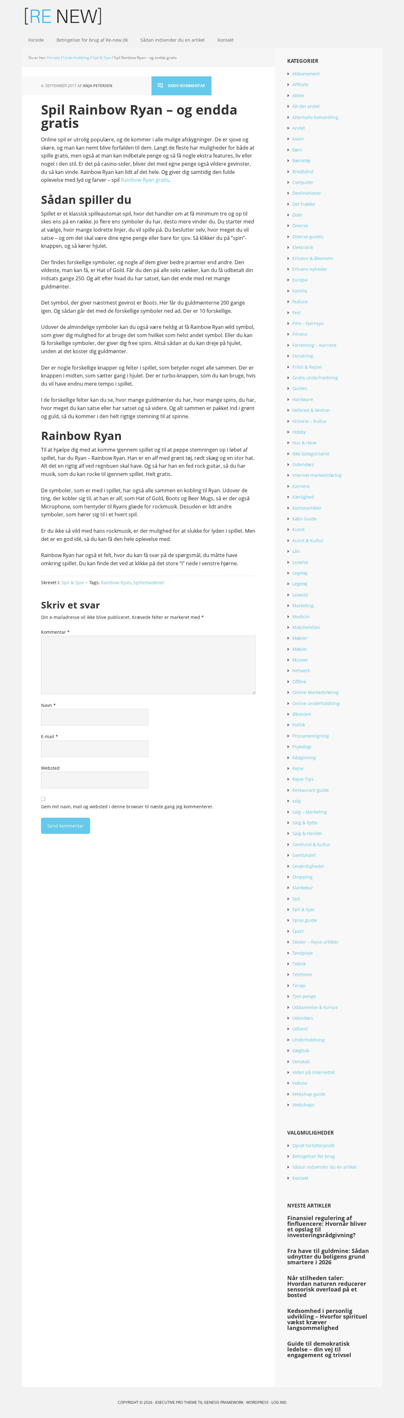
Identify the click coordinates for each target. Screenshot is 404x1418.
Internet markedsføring (317, 475)
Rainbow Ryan (116, 582)
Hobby (299, 432)
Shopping (302, 877)
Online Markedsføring (315, 692)
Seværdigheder (308, 866)
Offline (299, 682)
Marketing (303, 605)
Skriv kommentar (186, 85)
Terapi (299, 985)
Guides (299, 388)
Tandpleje (302, 953)
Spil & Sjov (73, 582)
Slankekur (302, 888)
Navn (48, 705)
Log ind (279, 1402)
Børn (297, 150)
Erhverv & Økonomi (312, 258)
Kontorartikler (307, 508)
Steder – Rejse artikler (315, 942)
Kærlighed (303, 497)
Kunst (298, 529)
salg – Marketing (309, 812)
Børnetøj (301, 160)
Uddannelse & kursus (315, 1007)
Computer (302, 182)
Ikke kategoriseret (311, 454)
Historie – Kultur (309, 421)
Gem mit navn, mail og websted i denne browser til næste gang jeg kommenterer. (127, 807)
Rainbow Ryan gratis (145, 179)
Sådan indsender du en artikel (324, 1167)
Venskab (301, 1062)
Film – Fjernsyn (308, 323)
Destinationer (306, 193)
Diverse (300, 225)
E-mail (49, 736)
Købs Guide (304, 519)
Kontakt (300, 1178)
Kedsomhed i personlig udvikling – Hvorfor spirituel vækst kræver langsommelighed (327, 1319)
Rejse (298, 768)
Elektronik (302, 247)
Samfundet (304, 855)
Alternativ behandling (315, 117)
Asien (298, 139)
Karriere (301, 486)
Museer (300, 660)
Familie (299, 291)
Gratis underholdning (315, 378)
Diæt (297, 215)
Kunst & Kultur (308, 540)
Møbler (299, 638)
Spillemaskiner (148, 582)
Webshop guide (308, 1094)
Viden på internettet (313, 1072)
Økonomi (301, 714)
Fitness (299, 334)
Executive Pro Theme (176, 1402)
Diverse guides (308, 237)
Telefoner (302, 974)
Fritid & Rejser (307, 367)
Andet (298, 128)
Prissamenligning (310, 736)
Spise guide (304, 920)
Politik (298, 725)
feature (300, 302)
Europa (299, 280)
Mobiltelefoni (306, 627)
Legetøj (299, 573)
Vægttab (301, 1050)
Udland (300, 1029)
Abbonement (306, 74)
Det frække (303, 204)
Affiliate (300, 84)
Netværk (301, 670)
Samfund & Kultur (311, 844)
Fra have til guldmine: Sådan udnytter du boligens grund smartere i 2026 (328, 1256)
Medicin (300, 617)
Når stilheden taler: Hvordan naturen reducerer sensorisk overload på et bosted (326, 1286)
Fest (296, 313)
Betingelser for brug (313, 1156)
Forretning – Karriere (314, 345)
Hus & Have (304, 443)
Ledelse (300, 562)
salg (296, 801)
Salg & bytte (305, 823)
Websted (50, 768)
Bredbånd (302, 172)
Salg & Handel (307, 833)
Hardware (302, 399)
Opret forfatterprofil (313, 1145)
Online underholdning (316, 703)
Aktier (298, 95)
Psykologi (302, 747)
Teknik (299, 964)
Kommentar (55, 632)
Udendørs (302, 1018)
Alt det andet (306, 106)
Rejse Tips (303, 779)
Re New (63, 16)
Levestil (300, 595)
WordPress (257, 1402)
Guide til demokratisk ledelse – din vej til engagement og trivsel (319, 1349)
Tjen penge (304, 996)
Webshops (303, 1105)
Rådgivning (304, 758)
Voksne (299, 1083)
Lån (296, 551)
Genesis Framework (223, 1402)
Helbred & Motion (311, 410)
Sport (298, 931)
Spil (296, 899)
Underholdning (308, 1040)
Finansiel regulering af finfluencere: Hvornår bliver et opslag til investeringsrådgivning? (326, 1226)
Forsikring (302, 356)
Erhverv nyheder (309, 269)
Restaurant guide (310, 790)
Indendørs (303, 464)
